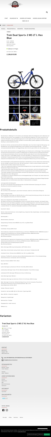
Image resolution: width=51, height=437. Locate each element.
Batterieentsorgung (6, 384)
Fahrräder (5, 417)
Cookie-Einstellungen (32, 434)
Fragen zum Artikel (29, 29)
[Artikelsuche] (47, 13)
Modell (3, 29)
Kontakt (3, 379)
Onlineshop (13, 18)
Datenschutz (4, 380)
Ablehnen (41, 434)
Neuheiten (16, 417)
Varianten (20, 29)
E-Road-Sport (10, 25)
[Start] (0, 25)
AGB (2, 382)
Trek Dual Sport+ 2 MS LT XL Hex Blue (18, 324)
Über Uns (24, 21)
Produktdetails (11, 29)
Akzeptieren (47, 434)
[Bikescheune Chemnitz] (15, 4)
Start (6, 18)
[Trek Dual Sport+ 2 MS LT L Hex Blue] (25, 75)
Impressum (4, 385)
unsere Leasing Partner (39, 18)
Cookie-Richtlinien (22, 431)
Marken (21, 417)
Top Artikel (4, 391)
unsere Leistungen (25, 18)
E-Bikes (4, 25)
